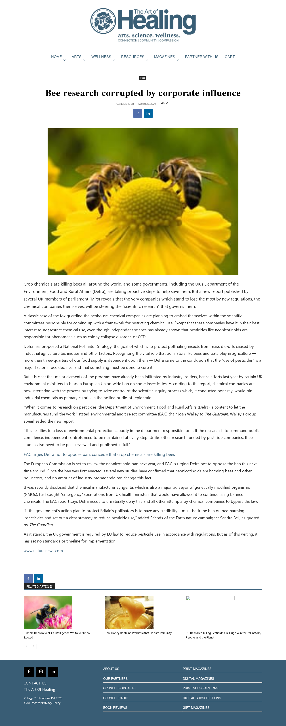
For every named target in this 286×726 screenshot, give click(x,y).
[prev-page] (26, 646)
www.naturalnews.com (43, 551)
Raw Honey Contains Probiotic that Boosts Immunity (138, 633)
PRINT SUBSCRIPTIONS (200, 688)
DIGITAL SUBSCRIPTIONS (202, 698)
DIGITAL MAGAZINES (198, 678)
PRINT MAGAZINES (197, 668)
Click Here (30, 703)
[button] (257, 66)
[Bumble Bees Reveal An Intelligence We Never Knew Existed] (62, 612)
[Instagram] (41, 672)
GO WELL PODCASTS (119, 688)
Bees (142, 78)
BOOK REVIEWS (115, 707)
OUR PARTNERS (115, 678)
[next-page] (33, 646)
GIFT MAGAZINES (196, 707)
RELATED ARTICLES (39, 587)
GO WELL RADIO (115, 698)
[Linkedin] (148, 113)
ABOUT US (111, 668)
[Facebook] (137, 113)
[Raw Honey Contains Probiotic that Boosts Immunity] (143, 612)
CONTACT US (35, 683)
